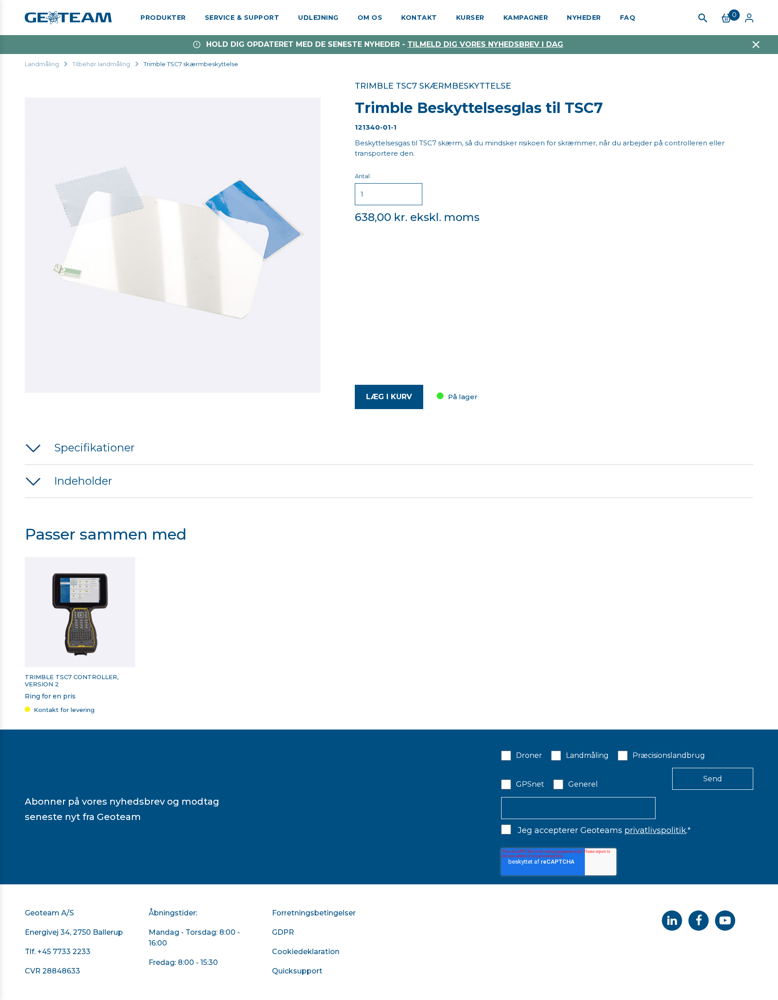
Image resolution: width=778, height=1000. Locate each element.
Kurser (470, 18)
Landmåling (42, 64)
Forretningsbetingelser (314, 913)
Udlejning (318, 18)
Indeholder (83, 480)
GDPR (283, 932)
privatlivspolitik (655, 830)
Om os (370, 18)
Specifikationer (94, 447)
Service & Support (242, 18)
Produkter (163, 18)
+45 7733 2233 (63, 951)
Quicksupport (297, 971)
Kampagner (525, 18)
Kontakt (419, 18)
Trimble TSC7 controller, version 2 (71, 681)
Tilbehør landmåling (101, 64)
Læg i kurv (389, 396)
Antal (362, 176)
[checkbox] (627, 769)
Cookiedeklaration (305, 951)
